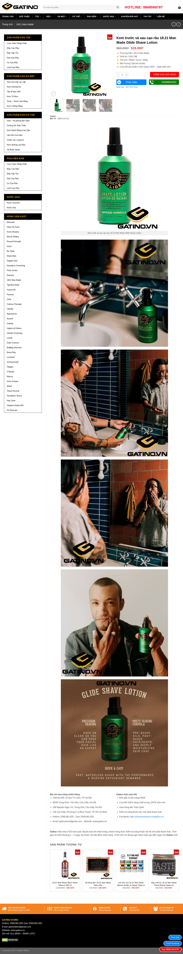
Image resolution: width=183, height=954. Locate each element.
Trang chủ (8, 16)
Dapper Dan (12, 261)
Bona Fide (11, 352)
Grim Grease (12, 381)
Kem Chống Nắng (15, 106)
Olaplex (10, 367)
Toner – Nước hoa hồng (17, 101)
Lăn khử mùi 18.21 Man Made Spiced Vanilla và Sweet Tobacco (131, 884)
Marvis (10, 376)
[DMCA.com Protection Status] (10, 940)
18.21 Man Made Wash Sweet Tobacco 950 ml (65, 884)
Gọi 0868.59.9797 (170, 949)
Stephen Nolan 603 (15, 405)
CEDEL (10, 309)
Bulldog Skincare (14, 347)
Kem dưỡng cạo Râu (16, 145)
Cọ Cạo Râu (12, 62)
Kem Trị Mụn (12, 96)
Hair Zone (11, 400)
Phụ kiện (91, 16)
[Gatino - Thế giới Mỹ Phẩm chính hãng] (20, 7)
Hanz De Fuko (13, 227)
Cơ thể (76, 16)
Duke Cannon (13, 343)
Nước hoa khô (13, 203)
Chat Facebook (172, 943)
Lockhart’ (11, 357)
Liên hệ (161, 16)
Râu (48, 16)
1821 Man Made (25, 24)
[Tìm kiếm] (117, 7)
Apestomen (12, 314)
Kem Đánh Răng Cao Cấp (18, 130)
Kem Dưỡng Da (14, 87)
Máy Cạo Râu (13, 48)
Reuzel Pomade (14, 241)
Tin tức (147, 16)
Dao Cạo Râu (13, 58)
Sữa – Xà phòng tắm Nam (18, 120)
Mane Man (11, 256)
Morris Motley (13, 236)
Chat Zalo (131, 82)
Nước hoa (108, 16)
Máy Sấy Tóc (13, 53)
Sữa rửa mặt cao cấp (16, 82)
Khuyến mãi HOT (129, 16)
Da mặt (61, 16)
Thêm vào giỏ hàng (164, 74)
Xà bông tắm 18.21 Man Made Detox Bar (98, 884)
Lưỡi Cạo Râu (13, 67)
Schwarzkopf (12, 362)
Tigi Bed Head (13, 285)
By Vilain (10, 251)
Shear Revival (13, 391)
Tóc (37, 16)
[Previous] (54, 65)
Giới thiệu (24, 16)
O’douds (10, 371)
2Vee (9, 299)
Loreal (9, 338)
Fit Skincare (12, 410)
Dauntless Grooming (16, 265)
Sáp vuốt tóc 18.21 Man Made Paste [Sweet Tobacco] (164, 884)
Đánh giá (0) (63, 119)
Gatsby (10, 323)
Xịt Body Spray (13, 149)
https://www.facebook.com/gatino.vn (147, 817)
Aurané (10, 318)
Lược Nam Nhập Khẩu (17, 43)
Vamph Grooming (14, 333)
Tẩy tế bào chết (13, 91)
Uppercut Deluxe (14, 328)
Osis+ (9, 246)
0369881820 (169, 82)
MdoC (9, 386)
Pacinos (10, 294)
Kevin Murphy (13, 232)
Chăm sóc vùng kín (15, 140)
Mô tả (53, 119)
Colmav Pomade (14, 304)
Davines (10, 275)
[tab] (53, 118)
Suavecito (11, 289)
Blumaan (11, 222)
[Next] (107, 65)
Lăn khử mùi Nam (15, 135)
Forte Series (12, 270)
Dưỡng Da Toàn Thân (16, 125)
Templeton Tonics (14, 396)
